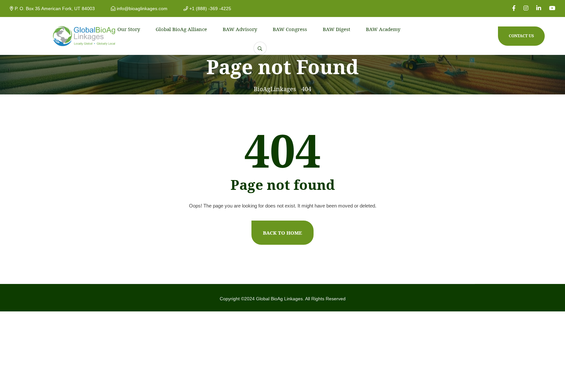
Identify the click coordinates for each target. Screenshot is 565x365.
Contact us (521, 36)
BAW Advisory (240, 29)
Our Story (128, 29)
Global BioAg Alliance (181, 29)
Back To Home (282, 232)
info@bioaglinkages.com (141, 8)
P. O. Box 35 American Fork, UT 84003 (54, 8)
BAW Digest (336, 29)
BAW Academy (383, 29)
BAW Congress (290, 29)
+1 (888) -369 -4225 (209, 8)
